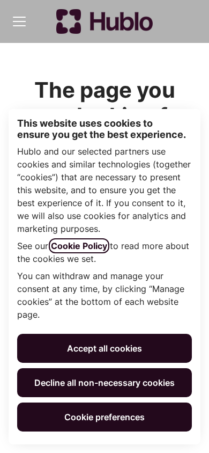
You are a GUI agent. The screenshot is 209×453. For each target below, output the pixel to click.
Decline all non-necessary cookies (104, 382)
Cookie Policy (79, 245)
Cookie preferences (104, 417)
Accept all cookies (104, 348)
